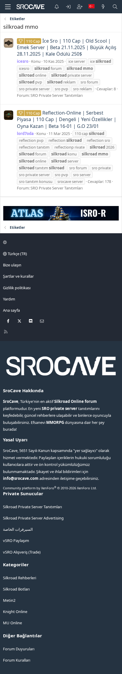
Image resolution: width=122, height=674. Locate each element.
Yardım (9, 299)
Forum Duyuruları (18, 649)
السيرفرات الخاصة (18, 529)
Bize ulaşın (12, 265)
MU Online (12, 622)
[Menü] (7, 7)
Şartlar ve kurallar (18, 276)
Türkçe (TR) (17, 253)
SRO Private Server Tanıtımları (56, 95)
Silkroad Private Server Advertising (33, 518)
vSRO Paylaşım (16, 540)
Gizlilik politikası (16, 287)
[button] (60, 242)
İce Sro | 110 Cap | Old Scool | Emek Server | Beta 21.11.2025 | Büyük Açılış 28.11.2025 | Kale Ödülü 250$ (66, 47)
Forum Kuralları (16, 660)
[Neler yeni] (103, 7)
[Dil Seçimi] (91, 7)
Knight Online (15, 611)
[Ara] (115, 7)
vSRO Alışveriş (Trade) (22, 552)
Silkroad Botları (16, 589)
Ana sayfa (11, 310)
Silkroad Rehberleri (19, 577)
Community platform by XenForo (50, 488)
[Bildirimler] (56, 7)
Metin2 (9, 600)
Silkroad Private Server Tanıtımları (32, 506)
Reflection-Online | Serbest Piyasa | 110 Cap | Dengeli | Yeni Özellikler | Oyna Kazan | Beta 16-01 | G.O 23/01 (66, 119)
